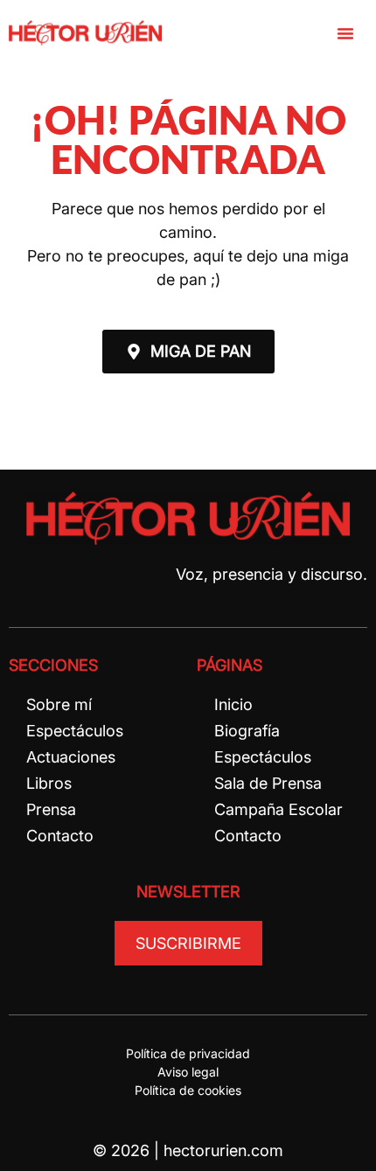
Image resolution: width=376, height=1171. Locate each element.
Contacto (60, 835)
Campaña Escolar (278, 809)
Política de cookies (188, 1090)
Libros (49, 783)
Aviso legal (188, 1071)
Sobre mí (59, 704)
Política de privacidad (188, 1053)
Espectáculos (74, 730)
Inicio (233, 704)
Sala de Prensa (268, 783)
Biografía (247, 730)
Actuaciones (70, 757)
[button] (345, 33)
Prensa (51, 809)
